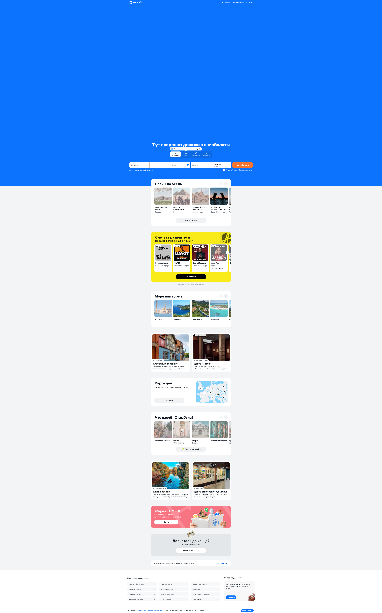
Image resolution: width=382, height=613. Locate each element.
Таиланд (138, 589)
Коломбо (132, 584)
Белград (164, 589)
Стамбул (132, 594)
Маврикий (132, 599)
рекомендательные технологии (153, 610)
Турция (138, 594)
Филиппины (171, 594)
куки (140, 610)
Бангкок (132, 589)
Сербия (170, 589)
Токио (163, 599)
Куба (201, 599)
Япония (168, 599)
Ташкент (195, 584)
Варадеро (196, 599)
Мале (163, 584)
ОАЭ (198, 589)
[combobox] (139, 165)
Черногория (205, 594)
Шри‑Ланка (140, 584)
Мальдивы (168, 584)
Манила (163, 594)
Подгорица (196, 594)
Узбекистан (203, 584)
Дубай (194, 589)
